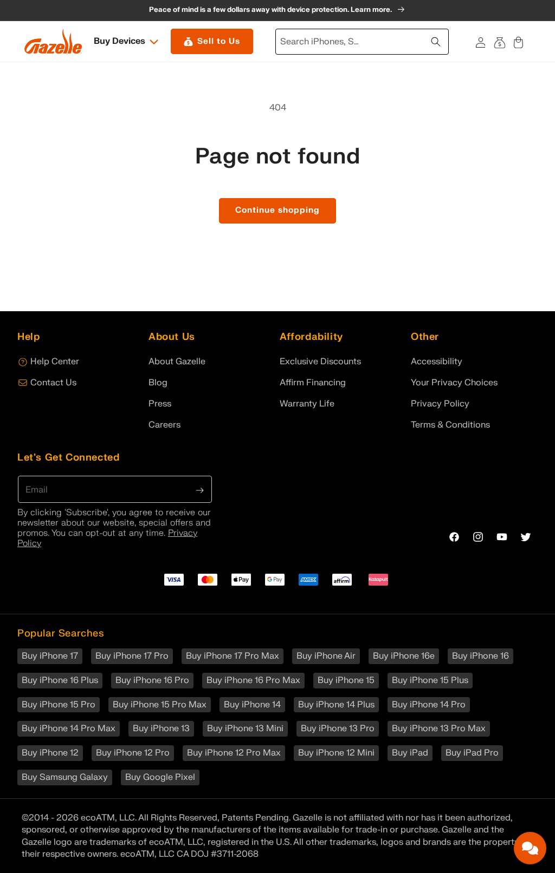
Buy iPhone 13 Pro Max (439, 728)
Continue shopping (277, 210)
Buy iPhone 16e (404, 656)
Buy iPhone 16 (480, 656)
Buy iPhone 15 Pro (58, 704)
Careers (164, 424)
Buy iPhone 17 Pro (132, 656)
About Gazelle (177, 361)
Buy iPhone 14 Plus (336, 704)
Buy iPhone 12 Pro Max (234, 752)
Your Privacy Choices (454, 382)
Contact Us (53, 382)
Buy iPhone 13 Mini (245, 728)
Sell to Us (218, 41)
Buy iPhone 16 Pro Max (253, 680)
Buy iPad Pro (472, 752)
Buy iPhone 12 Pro (133, 752)
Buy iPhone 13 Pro (338, 728)
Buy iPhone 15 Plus (430, 680)
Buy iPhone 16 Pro (152, 680)
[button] (127, 41)
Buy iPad (410, 752)
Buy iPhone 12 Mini (336, 752)
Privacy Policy (440, 403)
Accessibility (436, 361)
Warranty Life (307, 403)
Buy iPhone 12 (50, 752)
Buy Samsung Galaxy (65, 777)
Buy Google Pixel (160, 777)
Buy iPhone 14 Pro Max (68, 728)
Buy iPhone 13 (161, 728)
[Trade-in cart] (499, 41)
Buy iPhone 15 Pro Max (159, 704)
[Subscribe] (200, 489)
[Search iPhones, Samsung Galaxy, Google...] (437, 40)
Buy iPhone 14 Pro (429, 704)
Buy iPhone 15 (346, 680)
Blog (158, 382)
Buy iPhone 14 (252, 704)
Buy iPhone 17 (50, 656)
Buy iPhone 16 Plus (60, 680)
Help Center (54, 361)
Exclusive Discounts (320, 361)
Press (160, 403)
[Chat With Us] (530, 848)
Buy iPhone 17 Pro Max (232, 656)
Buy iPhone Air (326, 656)
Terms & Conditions (450, 424)
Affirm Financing (313, 382)
